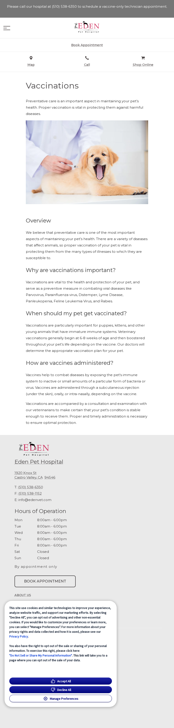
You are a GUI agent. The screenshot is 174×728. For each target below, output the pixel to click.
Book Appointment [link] (45, 581)
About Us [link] (22, 595)
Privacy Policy (18, 636)
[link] (87, 27)
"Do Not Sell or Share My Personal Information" (40, 655)
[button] (6, 28)
